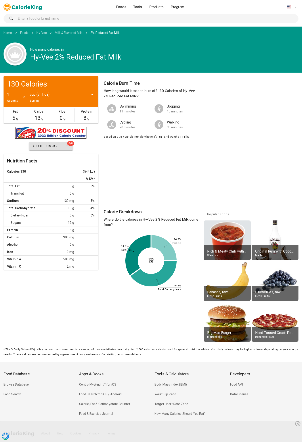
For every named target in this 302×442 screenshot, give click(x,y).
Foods (121, 7)
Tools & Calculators (172, 374)
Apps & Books (91, 374)
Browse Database (16, 384)
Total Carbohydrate (21, 208)
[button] (291, 7)
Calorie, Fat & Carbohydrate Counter (104, 404)
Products (156, 7)
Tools (137, 7)
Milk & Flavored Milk (68, 33)
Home (8, 33)
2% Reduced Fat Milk (105, 33)
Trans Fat (17, 193)
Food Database (17, 374)
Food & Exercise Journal (96, 413)
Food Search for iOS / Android (100, 394)
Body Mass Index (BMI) (171, 384)
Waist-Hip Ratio (165, 394)
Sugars (16, 222)
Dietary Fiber (20, 215)
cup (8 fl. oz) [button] (40, 94)
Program (177, 7)
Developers (240, 374)
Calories (13, 171)
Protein (12, 230)
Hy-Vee (41, 33)
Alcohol (13, 244)
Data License (239, 394)
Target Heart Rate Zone (171, 404)
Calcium (13, 237)
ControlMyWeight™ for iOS (98, 384)
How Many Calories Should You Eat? (180, 413)
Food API (236, 384)
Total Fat (13, 186)
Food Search (12, 394)
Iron (10, 252)
